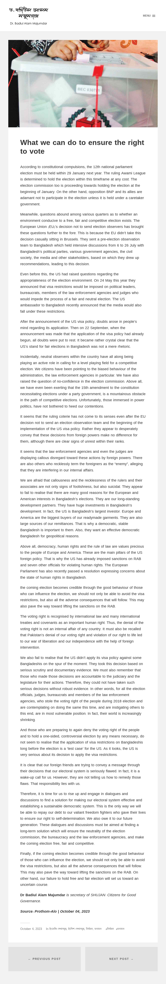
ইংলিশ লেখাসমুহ (76, 929)
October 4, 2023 (31, 929)
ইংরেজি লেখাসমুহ (57, 929)
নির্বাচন (89, 929)
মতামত (98, 929)
